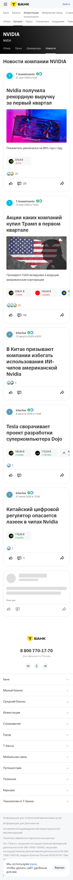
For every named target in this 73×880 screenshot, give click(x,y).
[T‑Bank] (20, 4)
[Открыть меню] (5, 4)
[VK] (28, 666)
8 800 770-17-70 (36, 651)
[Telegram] (45, 666)
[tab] (6, 48)
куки (33, 864)
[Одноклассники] (36, 666)
